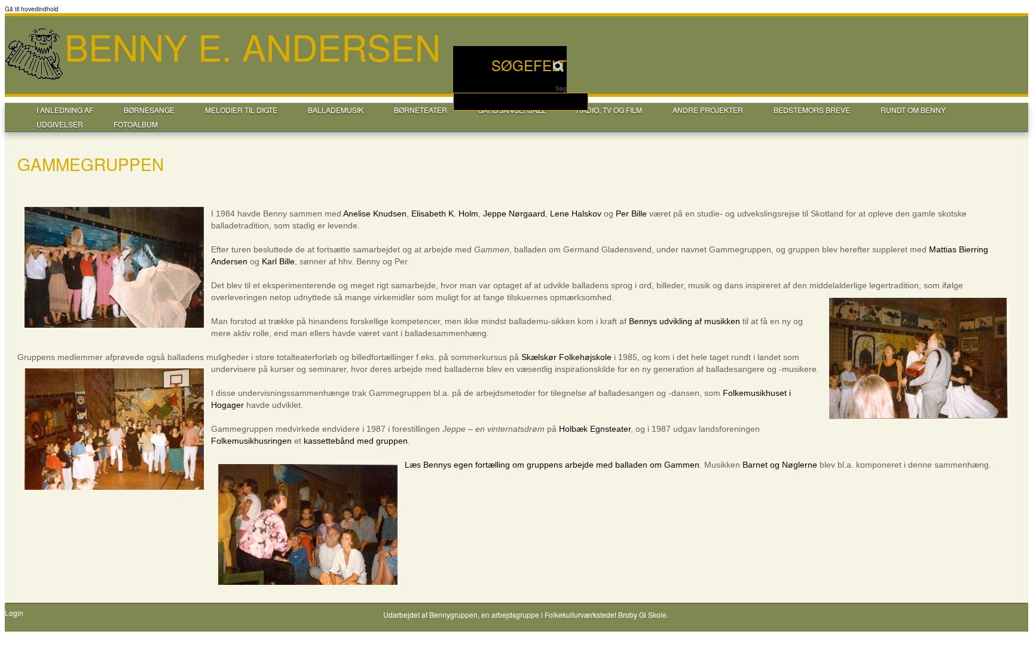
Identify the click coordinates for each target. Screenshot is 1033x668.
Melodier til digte (241, 110)
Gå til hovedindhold (32, 9)
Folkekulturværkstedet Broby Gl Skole (606, 614)
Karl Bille (278, 261)
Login (14, 613)
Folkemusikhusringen (251, 441)
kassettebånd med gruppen (356, 441)
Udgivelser (59, 124)
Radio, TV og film (609, 110)
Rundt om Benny (913, 110)
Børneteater (420, 110)
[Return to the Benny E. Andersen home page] (35, 78)
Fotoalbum (136, 124)
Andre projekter (708, 110)
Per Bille (631, 213)
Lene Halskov (575, 213)
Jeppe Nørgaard (514, 213)
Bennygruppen (453, 614)
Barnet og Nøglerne (779, 464)
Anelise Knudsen (375, 213)
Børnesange (149, 110)
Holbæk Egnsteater (595, 429)
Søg (561, 88)
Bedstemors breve (812, 110)
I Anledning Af (64, 110)
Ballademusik (335, 110)
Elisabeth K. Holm (444, 213)
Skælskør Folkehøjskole (566, 357)
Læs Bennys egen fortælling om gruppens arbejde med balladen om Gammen (552, 464)
